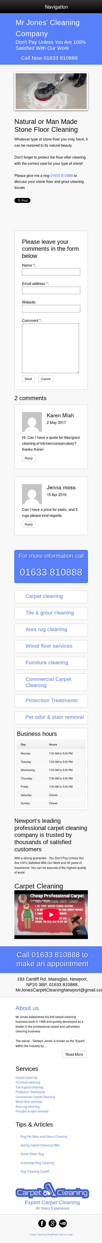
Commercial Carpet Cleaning (35, 1097)
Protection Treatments (30, 1092)
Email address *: (35, 283)
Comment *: (32, 320)
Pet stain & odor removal (32, 1111)
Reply (29, 458)
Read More (74, 1054)
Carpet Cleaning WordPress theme (47, 1234)
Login (70, 1234)
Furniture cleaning (28, 1082)
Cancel (46, 379)
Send (28, 379)
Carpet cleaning (26, 1077)
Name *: (28, 265)
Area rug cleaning (28, 1106)
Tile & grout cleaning (29, 1087)
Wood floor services (29, 1101)
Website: (29, 301)
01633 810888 (61, 175)
